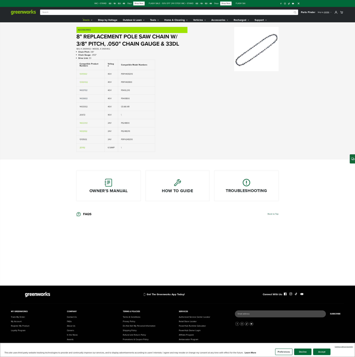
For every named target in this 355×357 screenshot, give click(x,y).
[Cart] (341, 12)
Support (260, 20)
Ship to (323, 12)
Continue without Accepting (344, 347)
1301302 (83, 74)
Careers (70, 330)
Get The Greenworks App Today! (166, 294)
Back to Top (273, 214)
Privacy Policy (129, 321)
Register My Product (20, 325)
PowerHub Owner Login (190, 330)
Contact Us (72, 317)
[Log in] (336, 12)
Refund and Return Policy (134, 334)
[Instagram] (285, 3)
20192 (82, 147)
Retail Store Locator (188, 321)
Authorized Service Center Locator (194, 317)
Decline (303, 351)
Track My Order (18, 317)
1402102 (83, 131)
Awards (70, 339)
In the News (72, 334)
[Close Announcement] (298, 3)
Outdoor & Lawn (133, 20)
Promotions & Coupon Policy (136, 339)
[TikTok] (289, 3)
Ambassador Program (188, 339)
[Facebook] (281, 3)
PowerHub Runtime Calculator (192, 325)
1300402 (84, 82)
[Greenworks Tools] (23, 12)
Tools (153, 20)
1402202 (84, 123)
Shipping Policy (130, 330)
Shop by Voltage (107, 20)
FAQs (69, 321)
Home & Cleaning (175, 20)
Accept (321, 351)
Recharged (240, 20)
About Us (71, 325)
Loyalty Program (18, 330)
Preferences (284, 351)
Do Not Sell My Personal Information (139, 325)
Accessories (218, 20)
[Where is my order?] (352, 158)
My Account (16, 321)
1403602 (84, 98)
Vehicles (198, 20)
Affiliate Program (186, 334)
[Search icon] (295, 12)
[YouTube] (293, 3)
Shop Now (120, 3)
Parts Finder (308, 12)
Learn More (250, 352)
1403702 (83, 90)
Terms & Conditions (131, 317)
